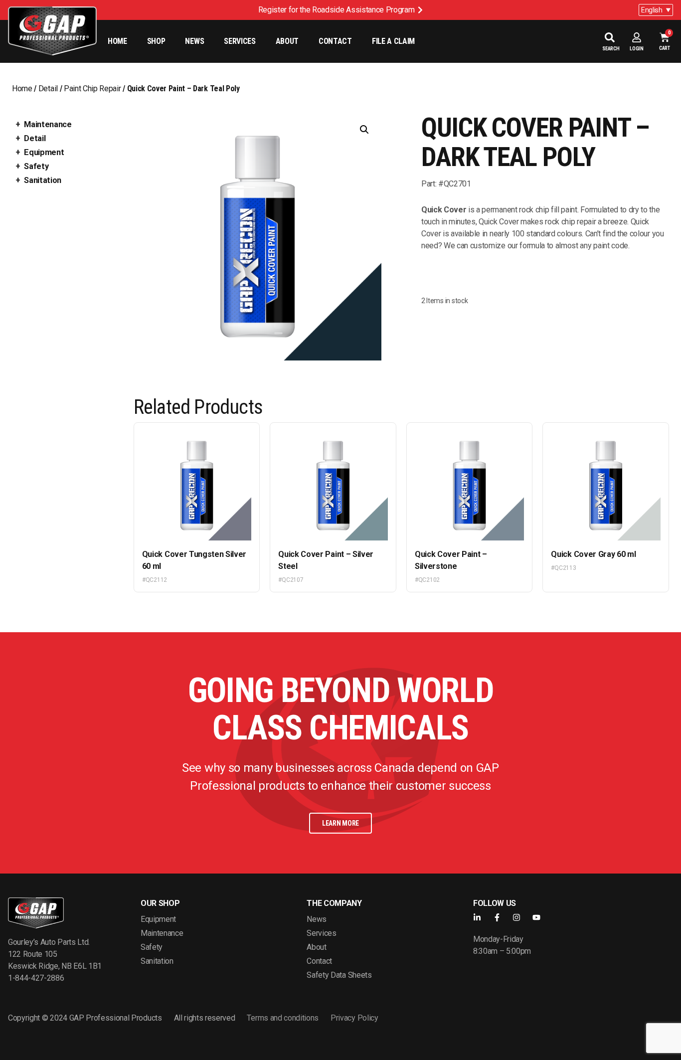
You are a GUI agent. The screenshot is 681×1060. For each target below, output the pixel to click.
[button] (364, 130)
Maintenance (47, 124)
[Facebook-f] (497, 917)
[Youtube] (536, 917)
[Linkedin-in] (477, 917)
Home (117, 41)
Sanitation (42, 180)
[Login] (637, 37)
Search (611, 48)
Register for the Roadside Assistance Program (336, 9)
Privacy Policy (354, 1018)
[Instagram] (516, 917)
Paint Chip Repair (92, 88)
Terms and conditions (283, 1018)
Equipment (44, 152)
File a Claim (393, 41)
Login (637, 48)
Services (239, 41)
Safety (36, 166)
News (194, 41)
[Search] (610, 37)
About (287, 41)
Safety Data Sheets (339, 975)
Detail (48, 88)
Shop (156, 41)
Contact (335, 41)
